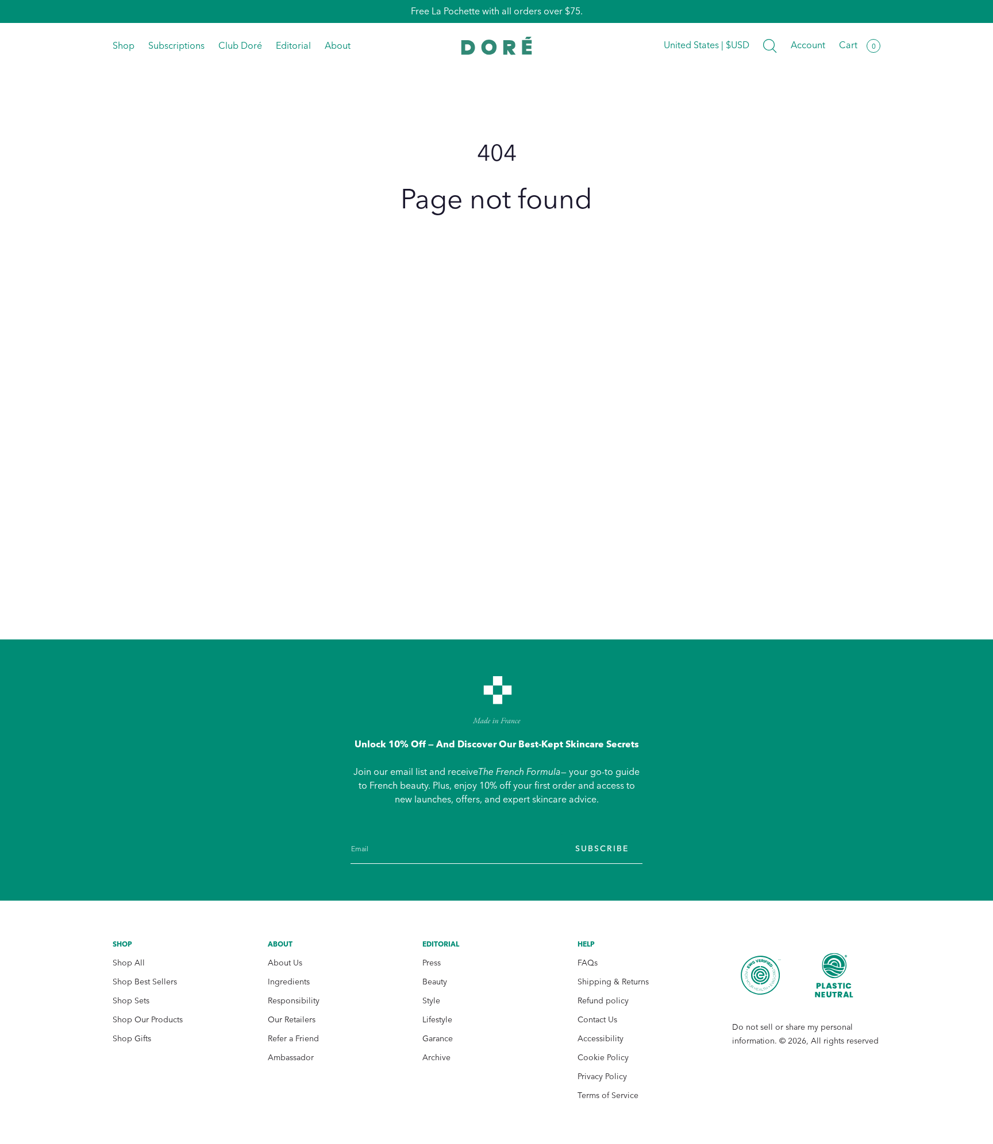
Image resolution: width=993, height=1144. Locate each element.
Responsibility (294, 1000)
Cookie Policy (603, 1057)
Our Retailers (291, 1019)
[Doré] (496, 46)
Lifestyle (437, 1019)
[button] (770, 46)
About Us (285, 962)
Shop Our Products (148, 1019)
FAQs (588, 962)
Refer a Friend (293, 1038)
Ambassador (291, 1057)
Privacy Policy (602, 1076)
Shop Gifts (132, 1038)
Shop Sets (131, 1000)
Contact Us (597, 1019)
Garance (437, 1038)
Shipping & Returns (613, 981)
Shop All (129, 962)
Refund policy (603, 1000)
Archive (436, 1057)
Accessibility (600, 1038)
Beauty (434, 981)
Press (431, 962)
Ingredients (289, 981)
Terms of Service (608, 1095)
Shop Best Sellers (145, 981)
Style (431, 1000)
